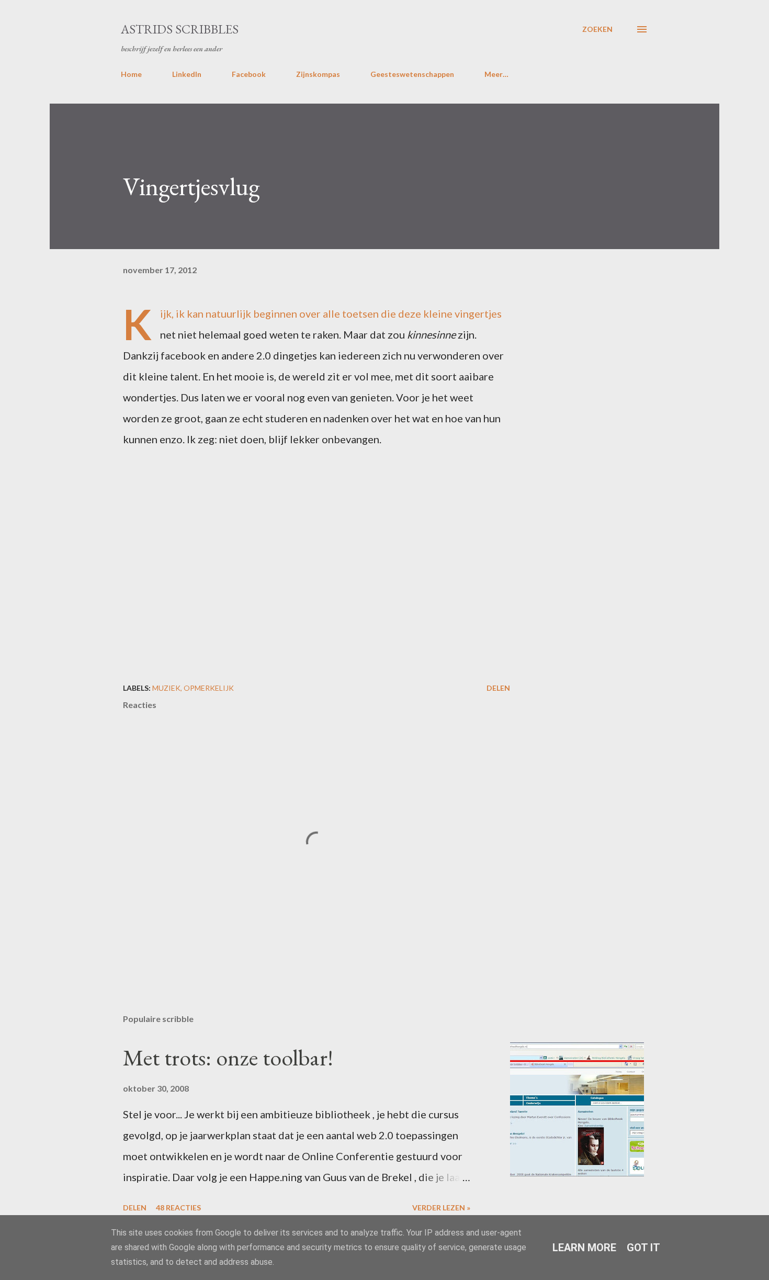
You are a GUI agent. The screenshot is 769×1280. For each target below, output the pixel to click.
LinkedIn (186, 74)
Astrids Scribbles (180, 29)
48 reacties (178, 1207)
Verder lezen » (441, 1207)
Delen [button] (498, 687)
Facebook (249, 74)
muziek (166, 687)
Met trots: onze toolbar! (228, 1057)
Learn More (584, 1247)
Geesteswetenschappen (412, 74)
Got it (643, 1247)
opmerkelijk (209, 687)
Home (131, 74)
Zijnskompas (318, 74)
